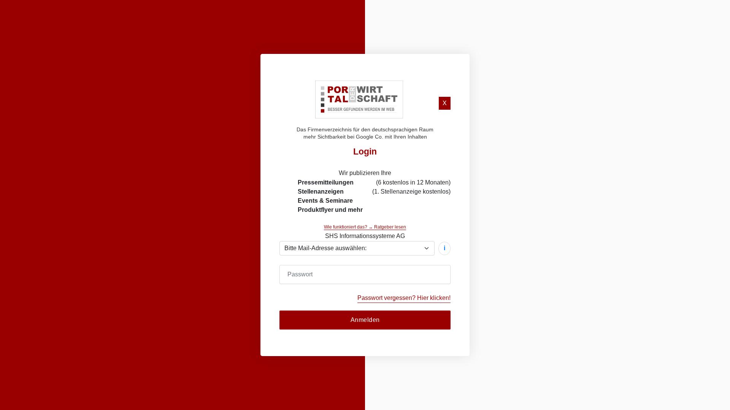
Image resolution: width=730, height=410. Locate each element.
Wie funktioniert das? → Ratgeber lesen (365, 227)
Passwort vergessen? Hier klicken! (404, 298)
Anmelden (365, 320)
